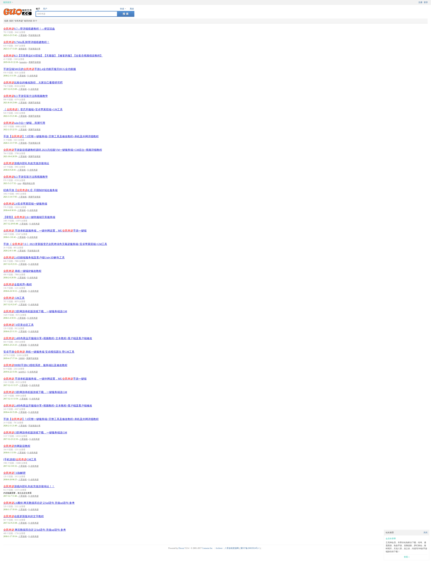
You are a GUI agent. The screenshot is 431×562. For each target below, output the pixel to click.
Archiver (219, 548)
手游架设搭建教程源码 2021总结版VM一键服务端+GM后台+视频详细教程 (52, 149)
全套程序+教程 (17, 284)
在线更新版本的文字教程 (23, 516)
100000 (22, 358)
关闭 (425, 532)
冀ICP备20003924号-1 (249, 548)
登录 (426, 2)
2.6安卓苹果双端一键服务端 (25, 203)
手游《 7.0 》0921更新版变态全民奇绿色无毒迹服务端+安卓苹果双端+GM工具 (55, 244)
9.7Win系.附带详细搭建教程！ (26, 42)
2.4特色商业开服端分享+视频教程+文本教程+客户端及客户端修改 (47, 338)
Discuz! (181, 548)
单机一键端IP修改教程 (22, 271)
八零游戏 (23, 35)
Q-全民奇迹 (32, 76)
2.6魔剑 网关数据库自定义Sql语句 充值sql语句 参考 (39, 502)
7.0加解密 (14, 472)
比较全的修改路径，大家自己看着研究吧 (33, 82)
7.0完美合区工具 (18, 324)
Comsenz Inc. (207, 548)
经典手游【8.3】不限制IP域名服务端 (30, 190)
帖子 (38, 9)
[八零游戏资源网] (17, 14)
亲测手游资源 (35, 62)
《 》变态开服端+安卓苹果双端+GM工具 (33, 109)
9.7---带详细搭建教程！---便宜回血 (29, 28)
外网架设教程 (16, 446)
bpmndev (23, 62)
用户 (45, 9)
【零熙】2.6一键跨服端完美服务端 (29, 217)
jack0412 (22, 372)
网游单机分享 (29, 183)
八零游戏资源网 (232, 548)
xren (19, 183)
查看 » (406, 557)
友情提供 (23, 49)
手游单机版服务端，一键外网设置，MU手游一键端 (45, 230)
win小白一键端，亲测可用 (24, 122)
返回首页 (7, 2)
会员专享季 (391, 538)
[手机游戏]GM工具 (19, 459)
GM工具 (14, 297)
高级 (132, 9)
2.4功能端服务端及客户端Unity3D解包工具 (34, 257)
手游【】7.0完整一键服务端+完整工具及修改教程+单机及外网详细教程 (51, 136)
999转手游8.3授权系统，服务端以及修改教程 (35, 365)
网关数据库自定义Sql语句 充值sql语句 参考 (34, 529)
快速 (122, 9)
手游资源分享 (34, 35)
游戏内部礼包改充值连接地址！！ (29, 486)
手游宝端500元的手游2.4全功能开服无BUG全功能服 (39, 69)
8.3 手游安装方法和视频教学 (25, 96)
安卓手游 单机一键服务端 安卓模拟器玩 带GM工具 (38, 351)
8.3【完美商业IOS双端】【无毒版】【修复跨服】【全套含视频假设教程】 (53, 55)
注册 (420, 2)
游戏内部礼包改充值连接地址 (26, 163)
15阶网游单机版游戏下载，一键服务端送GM (35, 311)
